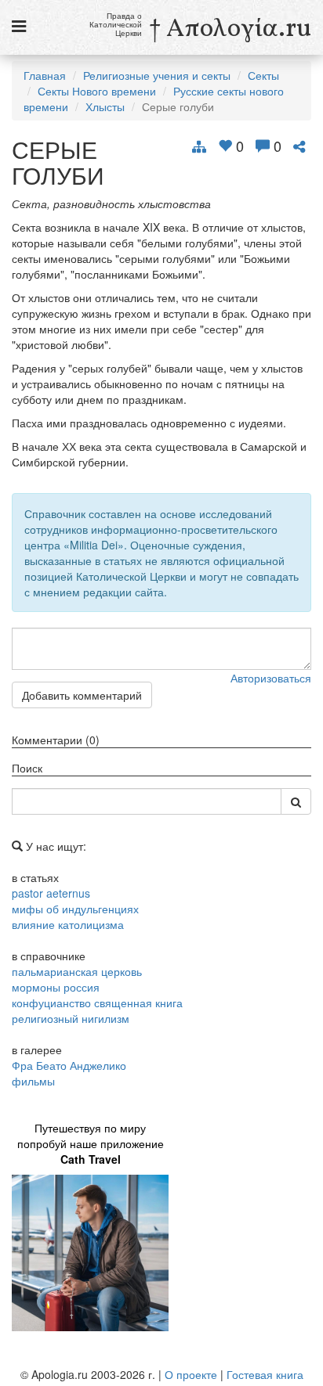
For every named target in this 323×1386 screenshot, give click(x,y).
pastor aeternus (51, 893)
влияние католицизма (68, 924)
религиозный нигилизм (70, 1018)
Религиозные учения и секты (156, 75)
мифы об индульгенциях (75, 908)
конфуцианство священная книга (97, 1002)
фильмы (33, 1081)
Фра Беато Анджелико (69, 1065)
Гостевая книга (265, 1374)
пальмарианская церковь (77, 971)
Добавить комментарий (82, 695)
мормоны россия (56, 987)
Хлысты (105, 106)
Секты (263, 75)
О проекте (191, 1374)
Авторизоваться (270, 678)
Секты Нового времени (97, 91)
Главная (45, 75)
